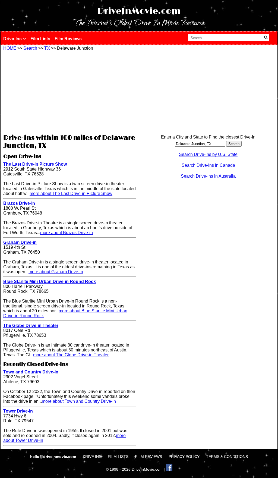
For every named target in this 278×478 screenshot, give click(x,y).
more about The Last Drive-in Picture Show (71, 193)
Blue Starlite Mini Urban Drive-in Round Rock (49, 281)
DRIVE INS (92, 456)
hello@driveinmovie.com (53, 456)
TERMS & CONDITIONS (227, 456)
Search (30, 48)
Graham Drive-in (20, 242)
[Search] (266, 37)
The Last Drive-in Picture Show (35, 164)
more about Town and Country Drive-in (79, 401)
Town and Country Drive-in (30, 372)
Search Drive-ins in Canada (208, 165)
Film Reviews (68, 38)
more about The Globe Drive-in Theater (71, 355)
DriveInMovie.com (139, 11)
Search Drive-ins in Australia (208, 176)
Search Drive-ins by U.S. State (208, 154)
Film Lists (40, 38)
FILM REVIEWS (148, 456)
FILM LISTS (118, 456)
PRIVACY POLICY (184, 456)
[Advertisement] (69, 92)
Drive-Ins (13, 38)
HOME (9, 48)
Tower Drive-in (18, 411)
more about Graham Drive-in (56, 271)
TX (47, 48)
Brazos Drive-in (19, 203)
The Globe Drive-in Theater (30, 325)
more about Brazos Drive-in (66, 232)
